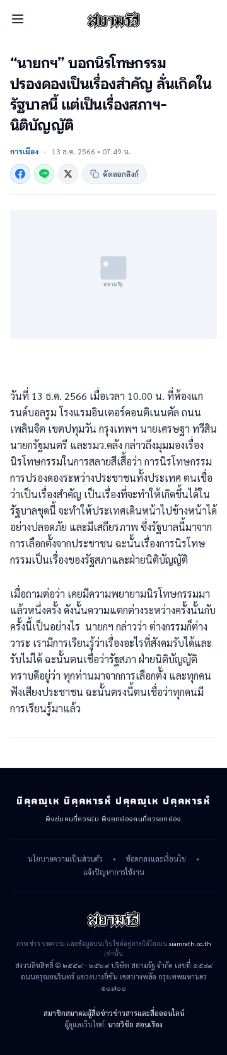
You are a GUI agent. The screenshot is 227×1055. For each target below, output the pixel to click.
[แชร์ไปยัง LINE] (44, 174)
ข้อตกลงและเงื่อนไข (156, 859)
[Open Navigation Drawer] (17, 18)
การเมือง (24, 151)
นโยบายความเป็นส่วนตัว (65, 859)
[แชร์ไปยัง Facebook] (20, 174)
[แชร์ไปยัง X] (68, 174)
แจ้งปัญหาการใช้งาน (113, 872)
